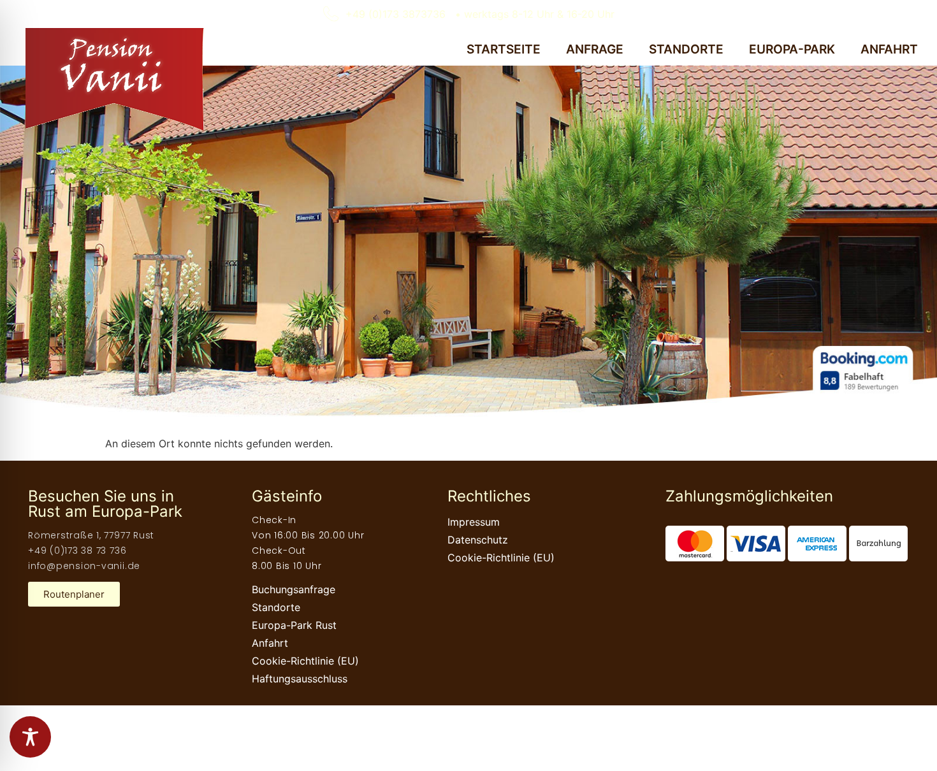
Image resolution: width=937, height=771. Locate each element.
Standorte (276, 607)
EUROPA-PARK (792, 49)
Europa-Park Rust (294, 625)
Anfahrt (270, 643)
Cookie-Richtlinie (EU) (305, 660)
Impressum (473, 521)
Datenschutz (477, 539)
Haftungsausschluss (299, 678)
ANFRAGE (594, 49)
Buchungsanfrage (293, 589)
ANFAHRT (889, 49)
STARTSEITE (504, 49)
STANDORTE (686, 49)
